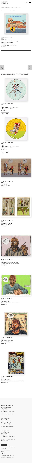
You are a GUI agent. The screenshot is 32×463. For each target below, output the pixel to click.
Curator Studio (10, 457)
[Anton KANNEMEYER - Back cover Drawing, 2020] (16, 363)
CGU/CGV (3, 448)
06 (9, 391)
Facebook (2, 445)
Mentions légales (5, 450)
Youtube (6, 445)
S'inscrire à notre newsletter (8, 447)
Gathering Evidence (15, 7)
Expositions (7, 7)
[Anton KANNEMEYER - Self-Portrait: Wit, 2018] (16, 285)
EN (27, 2)
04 (6, 391)
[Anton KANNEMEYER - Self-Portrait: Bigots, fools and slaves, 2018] (16, 246)
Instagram (4, 445)
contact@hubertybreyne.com (8, 411)
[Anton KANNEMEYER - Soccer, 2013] (16, 89)
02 (3, 391)
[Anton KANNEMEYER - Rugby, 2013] (16, 128)
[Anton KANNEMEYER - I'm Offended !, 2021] (16, 167)
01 (2, 391)
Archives (3, 453)
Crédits (3, 451)
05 (8, 391)
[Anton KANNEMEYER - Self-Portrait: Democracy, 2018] (16, 324)
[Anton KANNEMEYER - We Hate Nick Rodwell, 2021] (16, 207)
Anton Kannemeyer (6, 37)
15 (12, 391)
